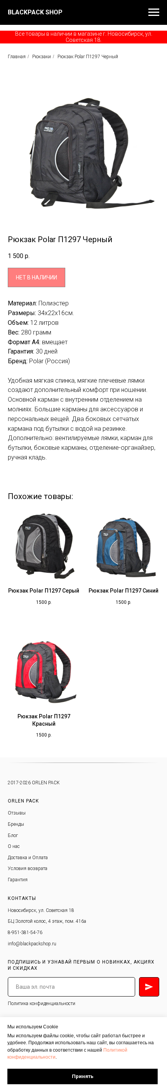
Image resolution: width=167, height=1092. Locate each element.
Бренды (16, 824)
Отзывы (17, 813)
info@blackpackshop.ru (32, 943)
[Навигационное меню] (153, 12)
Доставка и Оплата (28, 857)
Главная (17, 56)
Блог (13, 835)
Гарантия (18, 879)
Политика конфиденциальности (41, 1003)
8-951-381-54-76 (25, 932)
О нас (14, 846)
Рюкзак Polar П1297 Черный (87, 56)
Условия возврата (27, 868)
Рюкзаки (41, 56)
